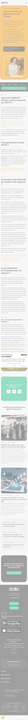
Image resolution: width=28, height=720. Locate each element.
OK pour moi (23, 366)
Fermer (4, 366)
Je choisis (14, 366)
